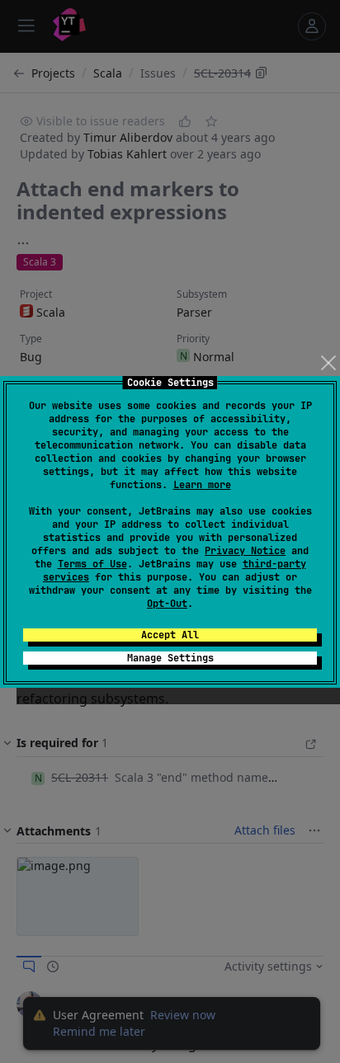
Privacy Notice (245, 550)
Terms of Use (92, 564)
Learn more (202, 485)
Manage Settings (170, 658)
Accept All (170, 635)
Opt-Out (167, 603)
